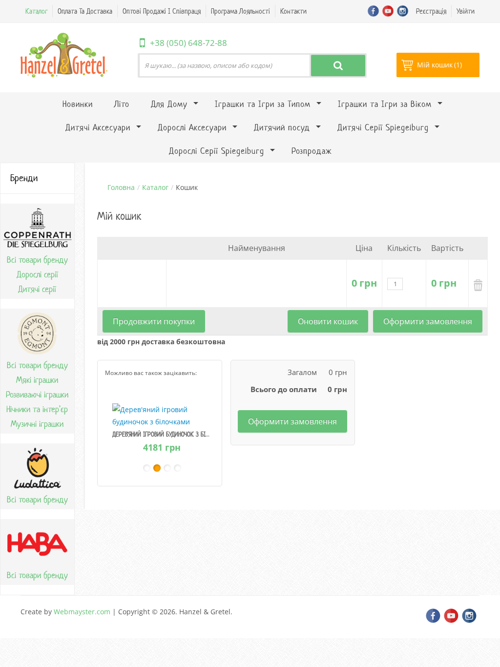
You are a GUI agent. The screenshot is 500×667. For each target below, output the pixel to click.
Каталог (36, 11)
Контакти (293, 11)
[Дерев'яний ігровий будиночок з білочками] (161, 414)
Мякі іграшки (37, 380)
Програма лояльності (240, 11)
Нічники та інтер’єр (37, 409)
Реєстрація (431, 11)
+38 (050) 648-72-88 (188, 42)
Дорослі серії (37, 274)
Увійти (466, 11)
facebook (373, 11)
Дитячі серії (37, 289)
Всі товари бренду (37, 259)
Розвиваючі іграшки (37, 394)
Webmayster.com (82, 611)
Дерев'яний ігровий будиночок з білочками (170, 434)
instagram (402, 11)
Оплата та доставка (85, 11)
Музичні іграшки (37, 423)
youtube (388, 11)
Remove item (478, 285)
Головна (121, 187)
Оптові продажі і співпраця (162, 11)
